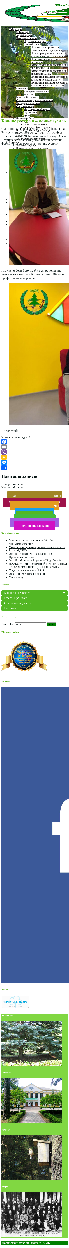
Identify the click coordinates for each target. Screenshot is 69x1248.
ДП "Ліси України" (21, 543)
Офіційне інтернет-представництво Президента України (31, 555)
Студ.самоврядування (17, 603)
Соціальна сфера (25, 106)
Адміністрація (24, 35)
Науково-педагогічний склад (32, 148)
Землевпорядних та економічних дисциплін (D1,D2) (49, 72)
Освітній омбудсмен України (27, 573)
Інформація (22, 32)
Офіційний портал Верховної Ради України (36, 560)
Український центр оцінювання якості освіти (37, 547)
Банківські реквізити (17, 592)
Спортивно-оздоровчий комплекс (34, 100)
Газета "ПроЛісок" (16, 598)
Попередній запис (12, 484)
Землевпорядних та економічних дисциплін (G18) (49, 66)
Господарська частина (28, 103)
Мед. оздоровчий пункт (37, 109)
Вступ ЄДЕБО (18, 550)
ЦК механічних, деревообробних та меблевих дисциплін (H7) (49, 78)
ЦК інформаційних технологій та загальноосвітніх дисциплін (48, 54)
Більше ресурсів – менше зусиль (33, 120)
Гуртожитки (30, 112)
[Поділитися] (34, 467)
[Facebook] (34, 441)
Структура (15, 29)
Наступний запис (12, 487)
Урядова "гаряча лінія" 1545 (26, 570)
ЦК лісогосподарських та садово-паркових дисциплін (46, 49)
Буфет (27, 115)
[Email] (34, 446)
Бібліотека (22, 88)
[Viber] (34, 452)
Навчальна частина (26, 38)
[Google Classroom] (34, 457)
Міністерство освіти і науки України (31, 540)
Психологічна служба (35, 124)
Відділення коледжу (35, 41)
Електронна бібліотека (36, 91)
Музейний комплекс (27, 97)
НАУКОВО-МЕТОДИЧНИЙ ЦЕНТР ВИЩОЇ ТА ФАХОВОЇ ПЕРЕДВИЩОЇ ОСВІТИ (38, 565)
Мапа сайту (16, 577)
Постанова (11, 608)
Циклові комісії (32, 44)
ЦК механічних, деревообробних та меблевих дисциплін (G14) (49, 84)
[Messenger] (34, 462)
